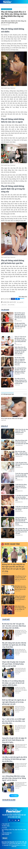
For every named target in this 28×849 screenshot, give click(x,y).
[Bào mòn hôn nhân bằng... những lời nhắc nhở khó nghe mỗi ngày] (7, 456)
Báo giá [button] (5, 838)
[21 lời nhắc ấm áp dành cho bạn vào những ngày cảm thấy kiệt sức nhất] (7, 500)
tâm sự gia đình (20, 302)
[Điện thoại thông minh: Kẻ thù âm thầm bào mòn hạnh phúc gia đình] (7, 445)
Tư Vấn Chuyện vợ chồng (6, 9)
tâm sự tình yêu (11, 304)
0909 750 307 (5, 834)
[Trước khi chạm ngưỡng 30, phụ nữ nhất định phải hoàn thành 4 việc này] (7, 478)
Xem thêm (14, 795)
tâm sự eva (4, 304)
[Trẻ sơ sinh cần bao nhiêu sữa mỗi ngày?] (13, 407)
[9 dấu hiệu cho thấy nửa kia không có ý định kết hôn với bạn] (7, 511)
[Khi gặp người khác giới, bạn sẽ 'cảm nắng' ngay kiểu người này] (7, 327)
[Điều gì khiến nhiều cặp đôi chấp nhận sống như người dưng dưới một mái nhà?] (7, 533)
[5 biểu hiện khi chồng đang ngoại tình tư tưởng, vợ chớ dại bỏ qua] (7, 489)
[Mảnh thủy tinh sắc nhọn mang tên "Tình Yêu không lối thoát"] (7, 434)
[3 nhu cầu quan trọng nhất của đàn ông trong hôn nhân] (7, 467)
